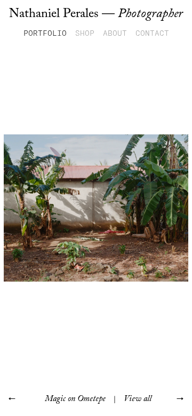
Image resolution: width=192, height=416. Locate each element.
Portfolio (45, 33)
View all (137, 399)
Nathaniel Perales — (96, 13)
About (115, 33)
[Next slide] (144, 208)
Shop (84, 33)
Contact (152, 33)
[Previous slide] (48, 208)
